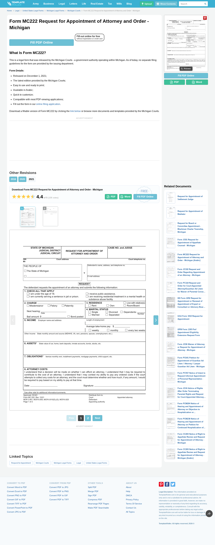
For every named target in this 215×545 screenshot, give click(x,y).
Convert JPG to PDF (16, 512)
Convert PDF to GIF (58, 495)
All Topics (130, 512)
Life (84, 3)
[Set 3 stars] (23, 196)
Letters (73, 3)
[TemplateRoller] (16, 3)
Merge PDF (93, 491)
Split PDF (92, 487)
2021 (31, 179)
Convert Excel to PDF (17, 491)
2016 (13, 179)
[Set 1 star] (14, 196)
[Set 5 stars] (33, 196)
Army (36, 3)
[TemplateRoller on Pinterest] (161, 484)
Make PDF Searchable (98, 508)
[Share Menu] (209, 513)
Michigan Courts (42, 463)
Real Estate (97, 3)
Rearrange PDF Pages (98, 503)
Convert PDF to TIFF (59, 499)
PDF (113, 196)
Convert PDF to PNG (59, 491)
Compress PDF (95, 499)
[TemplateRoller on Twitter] (173, 484)
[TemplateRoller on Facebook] (167, 484)
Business (48, 3)
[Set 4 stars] (28, 196)
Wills (119, 3)
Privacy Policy (132, 499)
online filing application (48, 104)
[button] (155, 320)
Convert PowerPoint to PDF (19, 508)
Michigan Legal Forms (63, 463)
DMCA (129, 495)
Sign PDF (92, 495)
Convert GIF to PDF (16, 499)
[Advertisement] (84, 140)
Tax (110, 3)
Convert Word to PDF (17, 487)
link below (75, 111)
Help (128, 491)
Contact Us (131, 508)
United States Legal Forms (96, 463)
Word (127, 196)
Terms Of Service (134, 503)
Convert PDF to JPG (58, 487)
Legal (62, 3)
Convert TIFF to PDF (16, 503)
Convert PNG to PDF (16, 495)
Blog (129, 3)
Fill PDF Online (41, 42)
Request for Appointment (21, 463)
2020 (22, 179)
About (128, 487)
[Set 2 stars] (19, 196)
